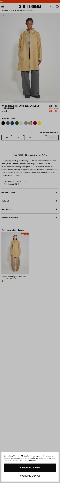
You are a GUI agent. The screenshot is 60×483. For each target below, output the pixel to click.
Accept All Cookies (30, 468)
